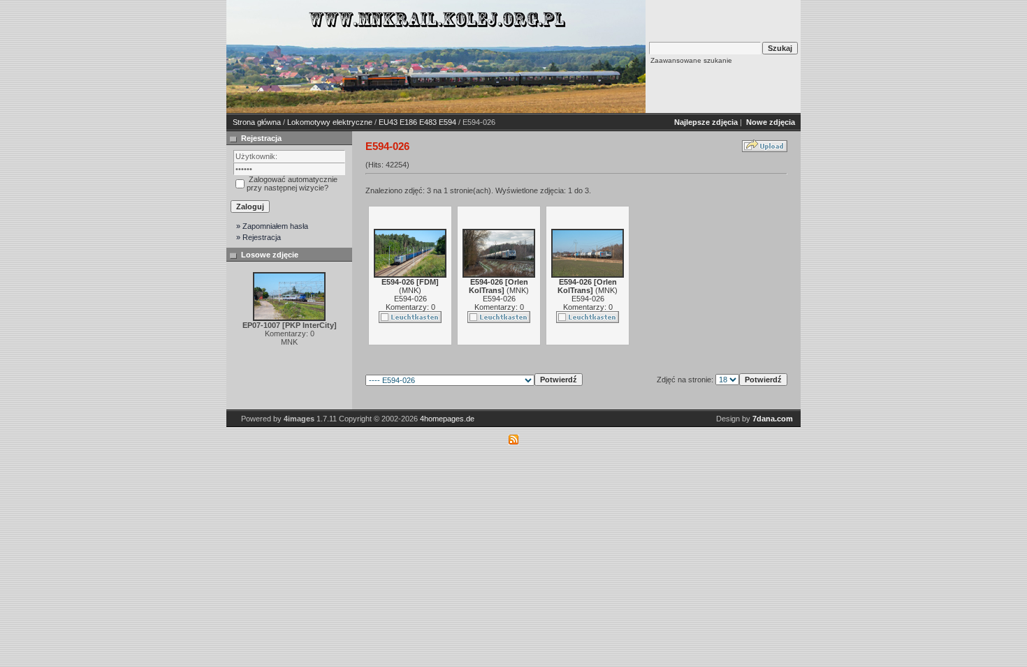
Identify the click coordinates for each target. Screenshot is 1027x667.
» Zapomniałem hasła (272, 226)
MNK (410, 290)
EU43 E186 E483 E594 (417, 122)
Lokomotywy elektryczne (329, 122)
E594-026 (410, 298)
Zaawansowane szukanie (691, 60)
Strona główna (257, 122)
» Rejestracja (258, 237)
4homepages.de (447, 418)
